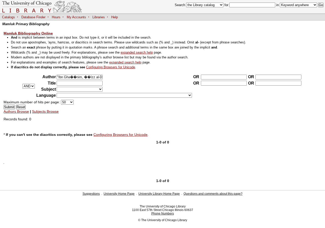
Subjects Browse (45, 111)
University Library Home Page (159, 194)
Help (114, 17)
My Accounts (76, 17)
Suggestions (91, 194)
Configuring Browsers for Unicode (110, 67)
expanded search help (137, 52)
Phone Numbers (162, 213)
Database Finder (33, 17)
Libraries (98, 17)
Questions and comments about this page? (213, 194)
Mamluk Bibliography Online (28, 33)
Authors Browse (16, 111)
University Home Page (119, 194)
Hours (56, 17)
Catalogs (8, 17)
